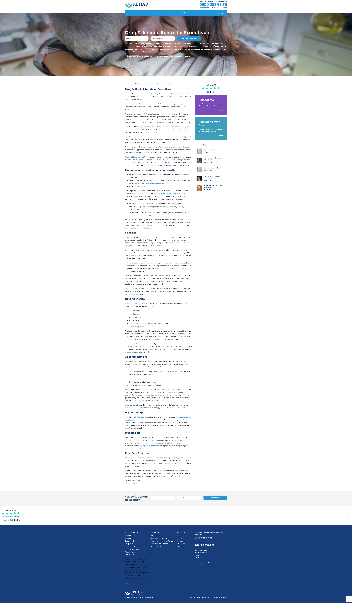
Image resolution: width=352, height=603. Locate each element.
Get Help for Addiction (138, 84)
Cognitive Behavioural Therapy (162, 541)
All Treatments (156, 535)
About (209, 13)
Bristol (179, 538)
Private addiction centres (134, 157)
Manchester (181, 544)
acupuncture (151, 446)
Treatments (197, 13)
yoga (144, 446)
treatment (133, 162)
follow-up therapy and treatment (148, 186)
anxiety (162, 183)
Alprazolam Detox (210, 150)
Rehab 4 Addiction (132, 549)
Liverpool (180, 541)
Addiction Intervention (159, 544)
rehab (139, 215)
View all (180, 546)
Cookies (192, 597)
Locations (130, 13)
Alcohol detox (130, 535)
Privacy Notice (130, 552)
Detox (142, 13)
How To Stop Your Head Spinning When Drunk (212, 177)
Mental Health (156, 546)
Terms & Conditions (213, 597)
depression (154, 183)
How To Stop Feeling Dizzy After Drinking (213, 159)
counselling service (179, 193)
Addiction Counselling (159, 538)
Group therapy (130, 405)
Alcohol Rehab (155, 13)
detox (175, 213)
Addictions (183, 13)
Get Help (220, 13)
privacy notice (129, 46)
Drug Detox (129, 544)
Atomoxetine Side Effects (212, 168)
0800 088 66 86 (213, 4)
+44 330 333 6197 (219, 7)
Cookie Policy (130, 555)
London (180, 535)
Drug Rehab (169, 13)
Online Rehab (130, 546)
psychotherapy (143, 417)
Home (127, 84)
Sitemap (223, 597)
